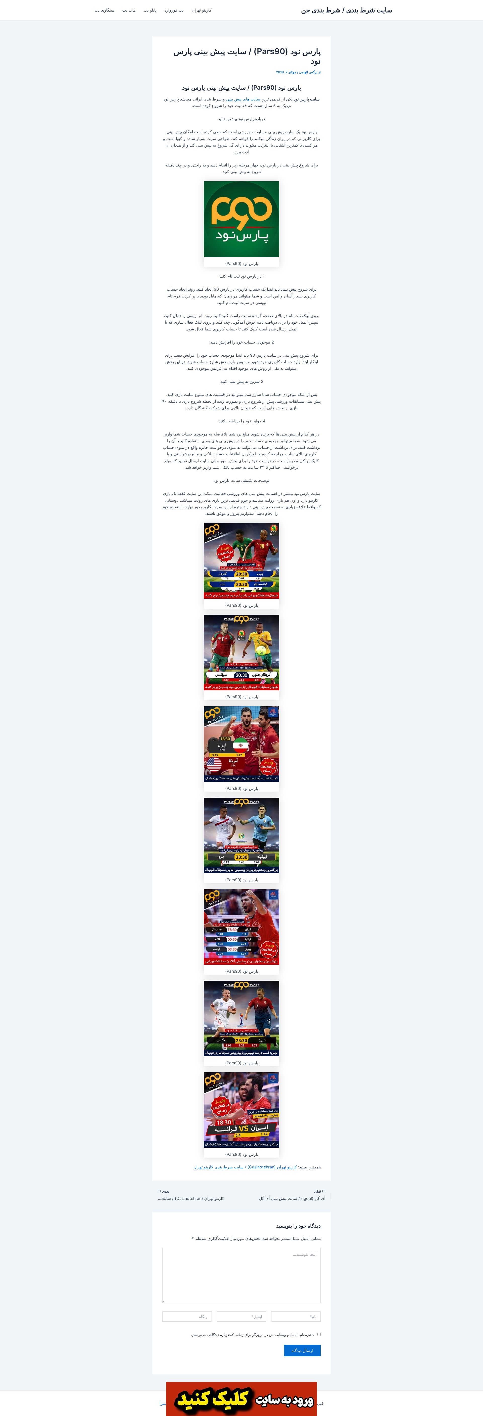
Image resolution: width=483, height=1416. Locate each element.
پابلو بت (150, 10)
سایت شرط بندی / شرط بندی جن (346, 10)
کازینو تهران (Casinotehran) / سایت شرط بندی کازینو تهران (245, 1166)
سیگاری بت (104, 10)
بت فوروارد (174, 10)
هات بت (129, 10)
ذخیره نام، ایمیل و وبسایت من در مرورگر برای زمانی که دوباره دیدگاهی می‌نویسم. (252, 1334)
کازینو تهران (202, 10)
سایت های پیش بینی (243, 99)
